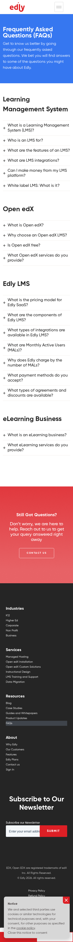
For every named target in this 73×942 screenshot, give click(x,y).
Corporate (12, 625)
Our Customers (15, 749)
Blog (8, 703)
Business (11, 635)
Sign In (10, 769)
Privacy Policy (36, 890)
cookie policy (25, 928)
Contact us (13, 764)
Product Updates (16, 718)
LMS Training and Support (22, 677)
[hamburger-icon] (59, 7)
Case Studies (14, 708)
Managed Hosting (17, 656)
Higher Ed (12, 620)
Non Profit (12, 630)
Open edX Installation (19, 662)
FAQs (9, 723)
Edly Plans (12, 759)
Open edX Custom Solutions (23, 667)
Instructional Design (18, 672)
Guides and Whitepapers (21, 713)
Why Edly (11, 744)
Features (11, 754)
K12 (8, 615)
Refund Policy (36, 895)
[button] (36, 553)
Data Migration (15, 682)
